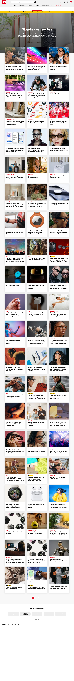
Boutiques (60, 2)
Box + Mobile (37, 5)
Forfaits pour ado (58, 5)
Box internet (14, 5)
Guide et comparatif (37, 8)
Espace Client (71, 2)
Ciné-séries (14, 8)
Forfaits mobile (22, 5)
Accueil (9, 8)
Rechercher (35, 2)
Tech (19, 8)
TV (51, 5)
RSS (18, 624)
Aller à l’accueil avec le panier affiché (64, 2)
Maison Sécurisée (45, 5)
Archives (4, 624)
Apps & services (41, 2)
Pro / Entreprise (49, 2)
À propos (14, 624)
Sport (23, 8)
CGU (9, 624)
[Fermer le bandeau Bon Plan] (73, 12)
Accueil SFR (4, 2)
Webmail (67, 2)
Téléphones (30, 5)
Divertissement (28, 8)
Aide (55, 2)
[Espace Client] (70, 2)
